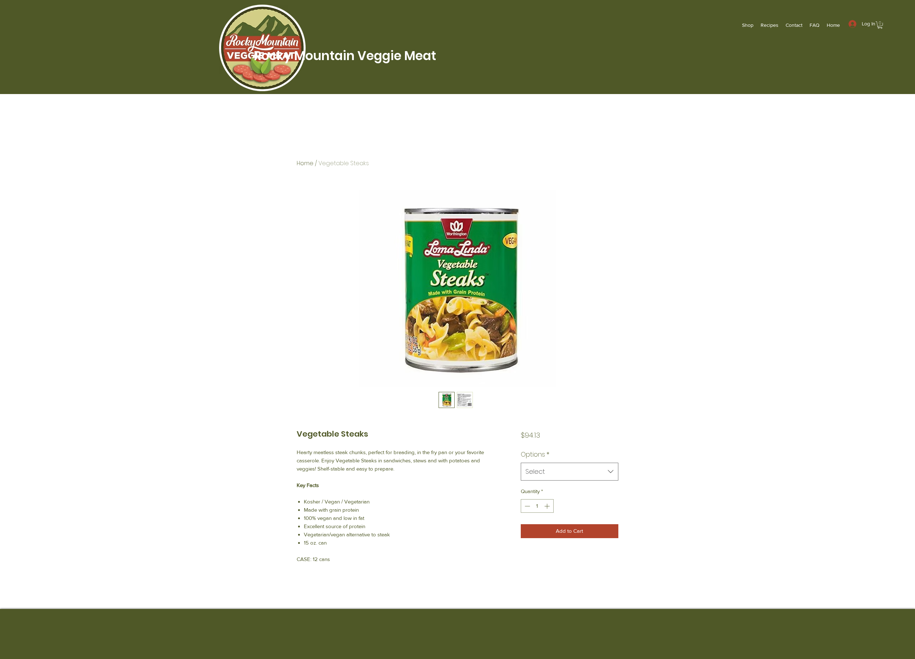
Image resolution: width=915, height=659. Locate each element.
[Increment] (548, 506)
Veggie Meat (396, 55)
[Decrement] (526, 506)
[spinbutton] (537, 506)
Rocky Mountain (301, 55)
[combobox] (569, 472)
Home (305, 163)
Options (535, 454)
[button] (880, 25)
